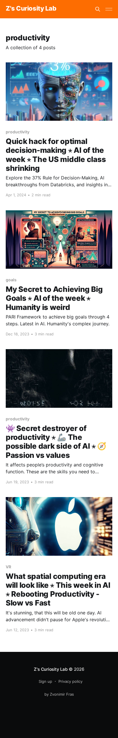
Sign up (45, 681)
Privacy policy (70, 681)
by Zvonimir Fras (59, 694)
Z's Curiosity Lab (31, 8)
